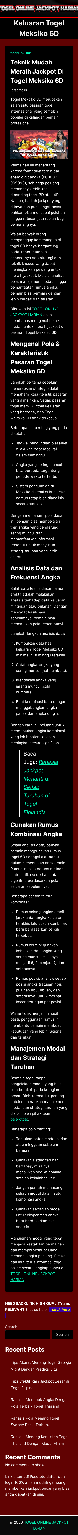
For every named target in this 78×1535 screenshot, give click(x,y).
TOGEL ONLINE (20, 53)
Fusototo (37, 1476)
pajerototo (19, 1119)
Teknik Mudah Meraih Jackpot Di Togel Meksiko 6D (37, 71)
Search (11, 1327)
